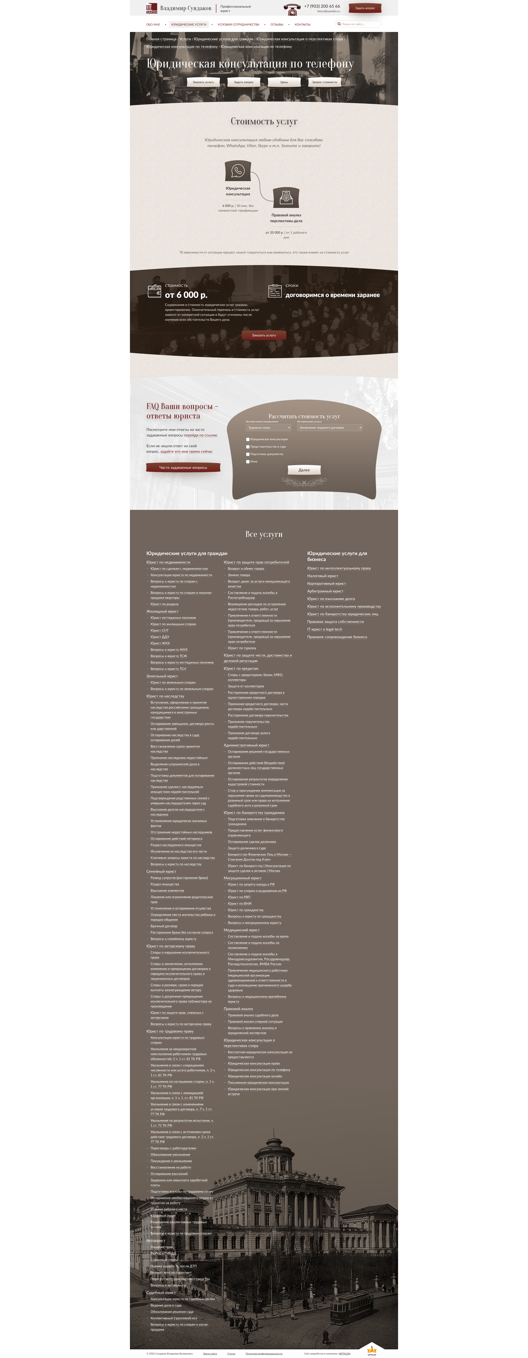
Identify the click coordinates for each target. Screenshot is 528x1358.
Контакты (303, 24)
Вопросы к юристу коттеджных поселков (182, 662)
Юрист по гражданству (246, 910)
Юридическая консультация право (254, 1063)
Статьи (231, 1353)
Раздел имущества (165, 884)
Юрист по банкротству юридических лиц (342, 614)
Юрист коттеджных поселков (173, 617)
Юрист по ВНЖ (240, 903)
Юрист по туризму (242, 648)
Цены (284, 82)
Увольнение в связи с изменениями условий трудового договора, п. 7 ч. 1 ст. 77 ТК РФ (181, 1109)
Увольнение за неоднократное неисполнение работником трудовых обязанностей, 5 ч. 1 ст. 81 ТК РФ (179, 1054)
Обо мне (153, 24)
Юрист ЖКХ (160, 643)
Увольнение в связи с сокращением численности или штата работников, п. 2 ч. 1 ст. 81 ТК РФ (183, 1070)
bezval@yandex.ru (328, 11)
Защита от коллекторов (246, 686)
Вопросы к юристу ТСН (168, 669)
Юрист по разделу (165, 604)
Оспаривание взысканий (169, 1173)
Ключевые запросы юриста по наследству (183, 857)
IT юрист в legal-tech (324, 629)
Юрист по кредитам (241, 668)
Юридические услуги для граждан (223, 39)
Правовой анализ (238, 1008)
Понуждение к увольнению (171, 1161)
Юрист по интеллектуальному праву (339, 568)
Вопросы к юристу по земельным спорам (182, 689)
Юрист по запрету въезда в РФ (251, 884)
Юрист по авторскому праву (170, 946)
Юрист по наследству (165, 696)
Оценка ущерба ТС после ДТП (174, 1266)
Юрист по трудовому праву (169, 1031)
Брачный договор (164, 926)
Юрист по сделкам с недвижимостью (179, 568)
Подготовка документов (266, 454)
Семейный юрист (161, 871)
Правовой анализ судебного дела (253, 1015)
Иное (253, 461)
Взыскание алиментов (167, 890)
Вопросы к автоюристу (168, 1285)
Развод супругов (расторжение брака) (179, 877)
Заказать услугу (203, 82)
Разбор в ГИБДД (163, 1253)
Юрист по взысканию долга (331, 598)
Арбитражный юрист (325, 591)
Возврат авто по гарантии (170, 1272)
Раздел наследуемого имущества (176, 845)
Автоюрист (155, 1240)
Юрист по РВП (239, 897)
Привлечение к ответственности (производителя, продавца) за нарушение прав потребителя (259, 620)
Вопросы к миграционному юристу (254, 922)
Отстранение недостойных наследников (181, 832)
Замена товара (239, 575)
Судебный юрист (161, 1292)
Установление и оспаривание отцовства (181, 908)
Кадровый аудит (163, 1215)
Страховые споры (164, 1259)
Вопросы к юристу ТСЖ (169, 656)
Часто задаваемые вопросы (183, 467)
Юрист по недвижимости (168, 562)
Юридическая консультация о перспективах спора (299, 39)
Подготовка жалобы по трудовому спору (182, 1191)
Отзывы (277, 24)
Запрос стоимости (324, 82)
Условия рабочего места (169, 1209)
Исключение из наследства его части (179, 851)
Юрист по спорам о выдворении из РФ (257, 890)
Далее (304, 470)
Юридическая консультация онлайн (255, 1076)
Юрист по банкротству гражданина (254, 812)
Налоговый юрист (322, 575)
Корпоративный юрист (326, 583)
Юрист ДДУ (160, 637)
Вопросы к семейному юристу (173, 939)
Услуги (185, 39)
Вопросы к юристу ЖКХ (169, 649)
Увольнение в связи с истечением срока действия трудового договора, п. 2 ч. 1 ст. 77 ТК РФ (182, 1136)
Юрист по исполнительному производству (344, 606)
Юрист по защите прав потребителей (256, 562)
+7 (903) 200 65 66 (322, 6)
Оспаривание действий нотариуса (176, 838)
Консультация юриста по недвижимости (181, 575)
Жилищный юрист (162, 611)
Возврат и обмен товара (246, 568)
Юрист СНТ (160, 630)
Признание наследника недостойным (179, 757)
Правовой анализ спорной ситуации (255, 1021)
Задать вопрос (365, 8)
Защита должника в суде (247, 848)
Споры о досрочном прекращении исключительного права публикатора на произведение (181, 1001)
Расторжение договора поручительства (258, 715)
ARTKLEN (344, 1353)
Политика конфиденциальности (264, 1353)
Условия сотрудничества (238, 24)
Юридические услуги (188, 24)
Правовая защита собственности (335, 621)
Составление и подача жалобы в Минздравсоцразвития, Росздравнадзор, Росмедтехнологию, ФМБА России (259, 959)
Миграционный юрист (243, 878)
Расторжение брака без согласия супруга (182, 932)
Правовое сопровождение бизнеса (337, 636)
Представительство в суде (268, 446)
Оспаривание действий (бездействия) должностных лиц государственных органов (256, 767)
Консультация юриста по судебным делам (183, 1299)
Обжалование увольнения (170, 1154)
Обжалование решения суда (172, 1311)
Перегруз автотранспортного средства (180, 1279)
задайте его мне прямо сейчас (186, 451)
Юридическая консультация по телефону (182, 46)
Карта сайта (210, 1353)
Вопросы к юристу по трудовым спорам (181, 1233)
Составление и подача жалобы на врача (258, 936)
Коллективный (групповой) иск (174, 1318)
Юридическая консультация (269, 439)
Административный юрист (246, 745)
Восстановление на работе (171, 1167)
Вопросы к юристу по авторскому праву (181, 1024)
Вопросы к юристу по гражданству (254, 916)
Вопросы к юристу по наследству (176, 864)
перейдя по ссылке (200, 435)
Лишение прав (161, 1247)
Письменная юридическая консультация (258, 1082)
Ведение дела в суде (166, 1305)
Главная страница (161, 39)
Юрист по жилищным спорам (173, 624)
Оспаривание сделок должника (252, 841)
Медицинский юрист (242, 930)
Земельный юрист (162, 676)
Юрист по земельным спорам (173, 682)
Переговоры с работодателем (173, 1148)
